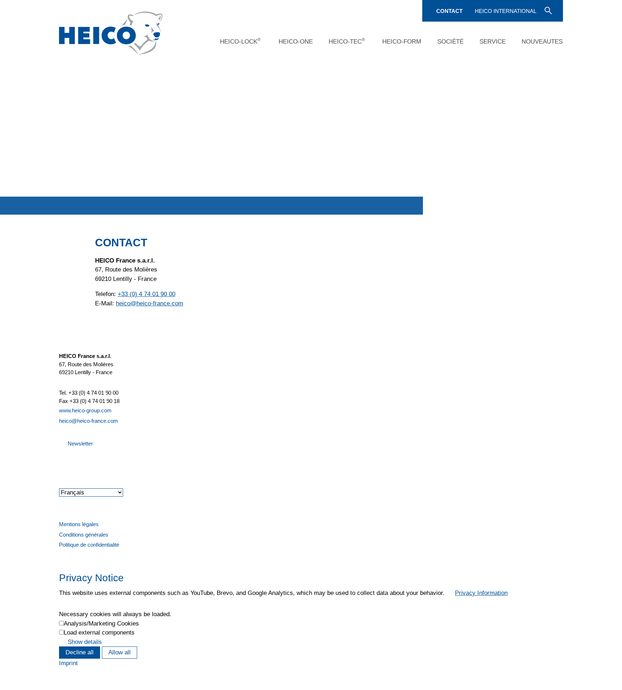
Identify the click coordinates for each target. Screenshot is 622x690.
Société (450, 41)
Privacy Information (481, 593)
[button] (59, 463)
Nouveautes (542, 41)
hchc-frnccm (149, 303)
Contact (449, 11)
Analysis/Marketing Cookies (101, 623)
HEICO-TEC (347, 41)
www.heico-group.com (85, 410)
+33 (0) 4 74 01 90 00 (146, 294)
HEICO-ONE (296, 41)
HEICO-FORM (401, 41)
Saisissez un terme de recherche (547, 10)
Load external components (99, 632)
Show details (85, 642)
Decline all (80, 652)
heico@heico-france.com (88, 421)
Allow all (119, 652)
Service (492, 41)
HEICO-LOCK (240, 41)
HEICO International (505, 11)
